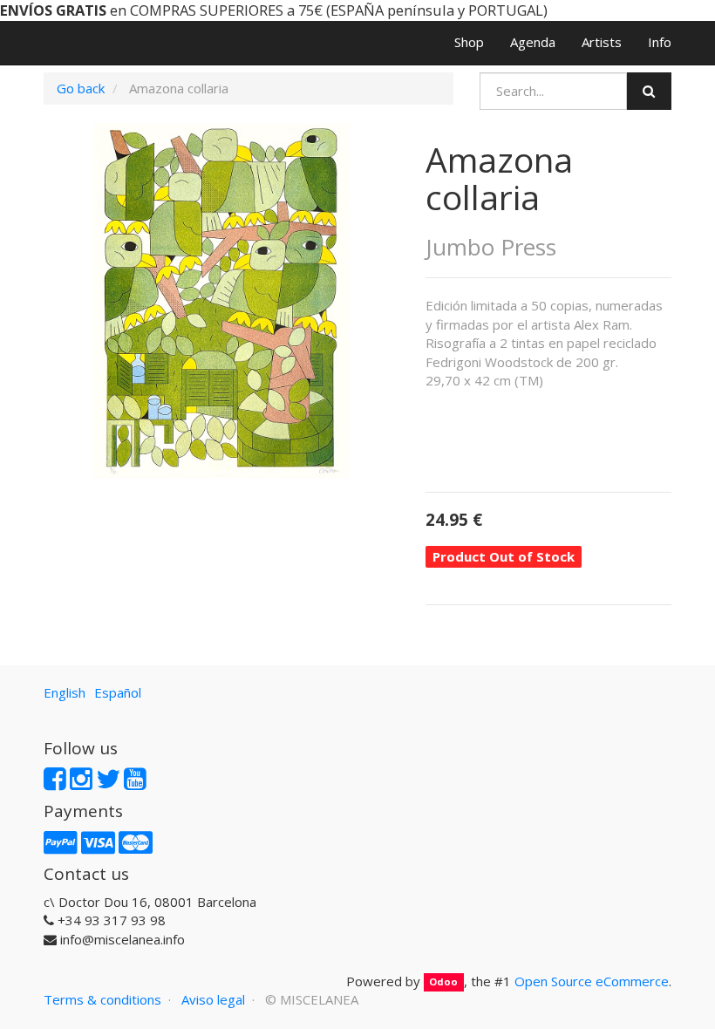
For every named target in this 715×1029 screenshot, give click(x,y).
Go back (81, 88)
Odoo (443, 982)
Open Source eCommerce (591, 981)
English (64, 692)
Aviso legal (213, 999)
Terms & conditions (102, 999)
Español (117, 692)
